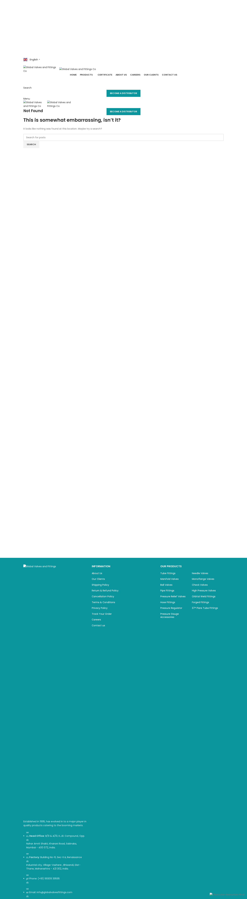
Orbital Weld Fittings (203, 596)
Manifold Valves (169, 579)
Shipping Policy (100, 585)
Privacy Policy (100, 608)
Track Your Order (102, 614)
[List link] (55, 731)
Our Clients (98, 579)
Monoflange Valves (203, 579)
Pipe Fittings (167, 590)
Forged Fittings (200, 602)
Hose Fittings (167, 602)
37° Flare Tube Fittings (205, 608)
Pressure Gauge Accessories (169, 615)
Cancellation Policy (103, 596)
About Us (97, 573)
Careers (96, 619)
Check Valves (200, 585)
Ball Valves (166, 585)
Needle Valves (200, 573)
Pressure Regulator (171, 608)
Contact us (98, 625)
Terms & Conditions (103, 602)
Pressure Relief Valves (173, 596)
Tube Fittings (167, 573)
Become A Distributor (123, 93)
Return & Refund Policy (105, 590)
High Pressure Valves (204, 590)
